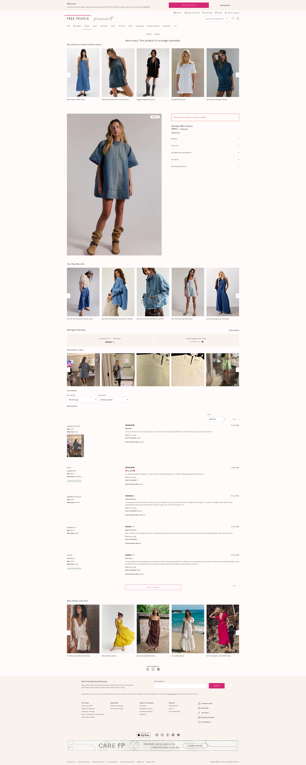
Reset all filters (72, 406)
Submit (217, 686)
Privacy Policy (171, 694)
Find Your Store (206, 703)
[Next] (237, 75)
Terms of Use (71, 762)
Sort (208, 414)
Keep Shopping (225, 5)
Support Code (150, 762)
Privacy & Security (84, 762)
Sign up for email (207, 717)
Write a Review (234, 330)
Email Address (159, 681)
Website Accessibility (127, 762)
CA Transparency (112, 762)
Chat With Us (206, 722)
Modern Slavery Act (98, 762)
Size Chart (205, 713)
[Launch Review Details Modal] (83, 369)
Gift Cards (204, 708)
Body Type (102, 395)
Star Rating (71, 395)
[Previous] (69, 75)
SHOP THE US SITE (189, 5)
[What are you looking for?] (226, 18)
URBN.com (140, 762)
